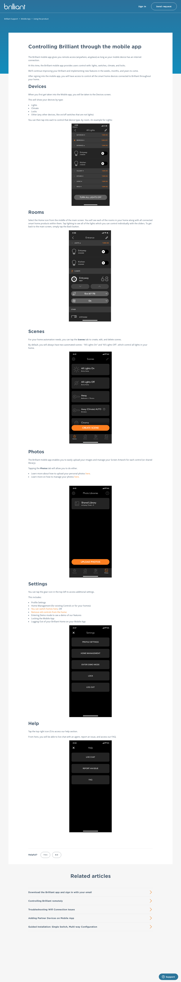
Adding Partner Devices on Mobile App (51, 918)
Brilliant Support (11, 19)
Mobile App (26, 19)
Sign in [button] (142, 6)
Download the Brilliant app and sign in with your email (60, 892)
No (57, 855)
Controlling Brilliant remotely (45, 900)
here (88, 473)
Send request (164, 6)
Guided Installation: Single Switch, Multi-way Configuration (62, 926)
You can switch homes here (44, 608)
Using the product (41, 19)
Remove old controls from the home (49, 612)
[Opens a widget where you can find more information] (168, 977)
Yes (46, 855)
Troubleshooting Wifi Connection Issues (51, 909)
